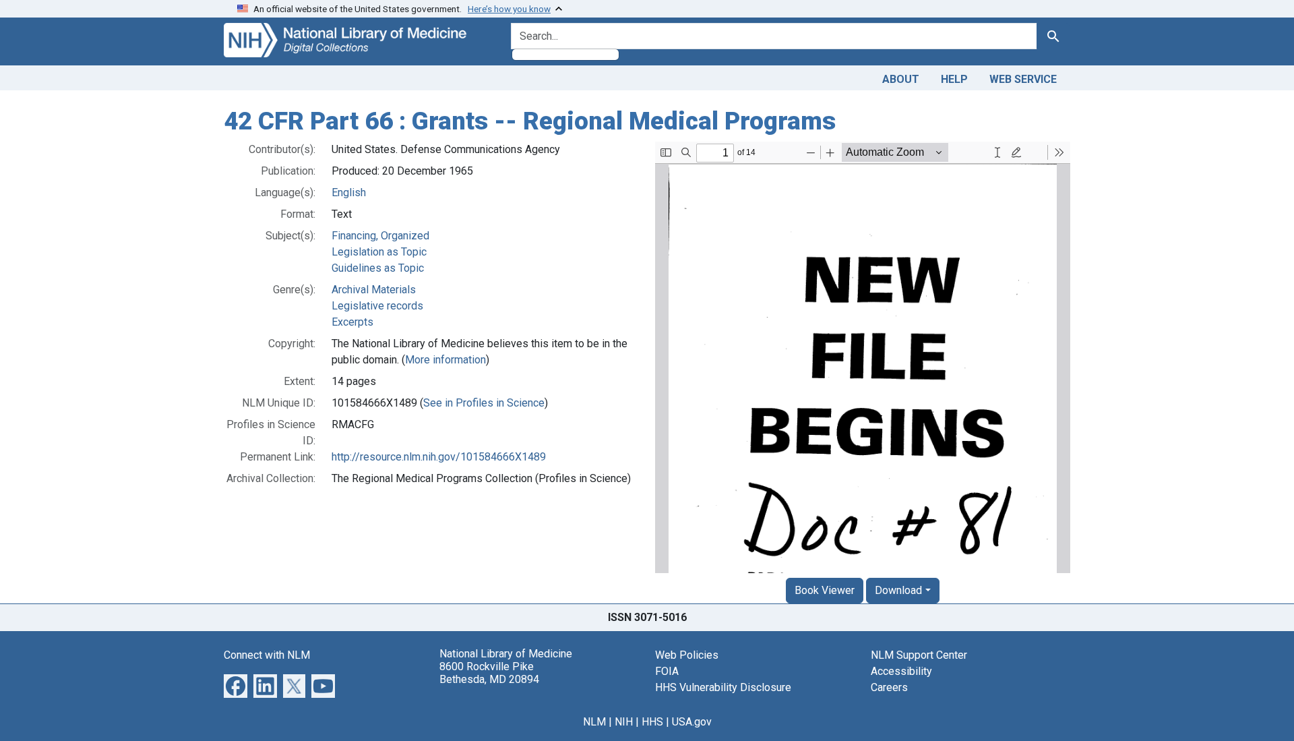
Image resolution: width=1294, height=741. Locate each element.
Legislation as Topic (379, 251)
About (900, 79)
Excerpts (352, 322)
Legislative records (377, 305)
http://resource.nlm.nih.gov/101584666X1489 (439, 456)
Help (954, 79)
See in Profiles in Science (484, 402)
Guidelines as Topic (378, 268)
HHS (652, 721)
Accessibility (901, 671)
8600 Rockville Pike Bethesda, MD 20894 (489, 673)
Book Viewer (825, 590)
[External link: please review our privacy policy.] (235, 684)
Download (898, 590)
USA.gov (692, 721)
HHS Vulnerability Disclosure (723, 687)
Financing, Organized (380, 235)
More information (445, 359)
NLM (594, 721)
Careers (889, 687)
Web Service (1023, 79)
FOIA (667, 671)
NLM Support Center (919, 655)
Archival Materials (374, 289)
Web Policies (686, 655)
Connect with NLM (267, 655)
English (349, 192)
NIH (624, 721)
